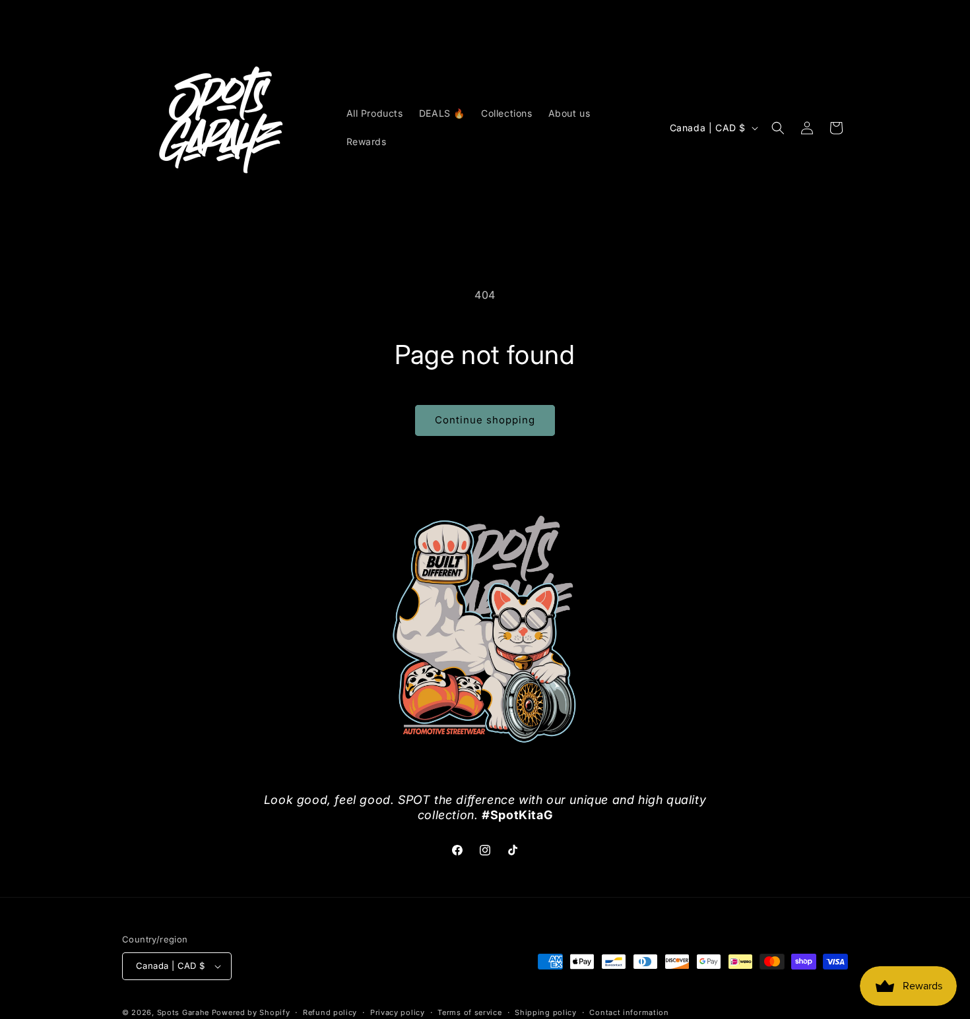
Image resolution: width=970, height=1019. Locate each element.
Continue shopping (485, 420)
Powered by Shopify (251, 1012)
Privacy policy (397, 1012)
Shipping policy (546, 1012)
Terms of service (469, 1012)
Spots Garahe (183, 1012)
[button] (777, 127)
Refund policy (330, 1012)
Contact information (628, 1012)
